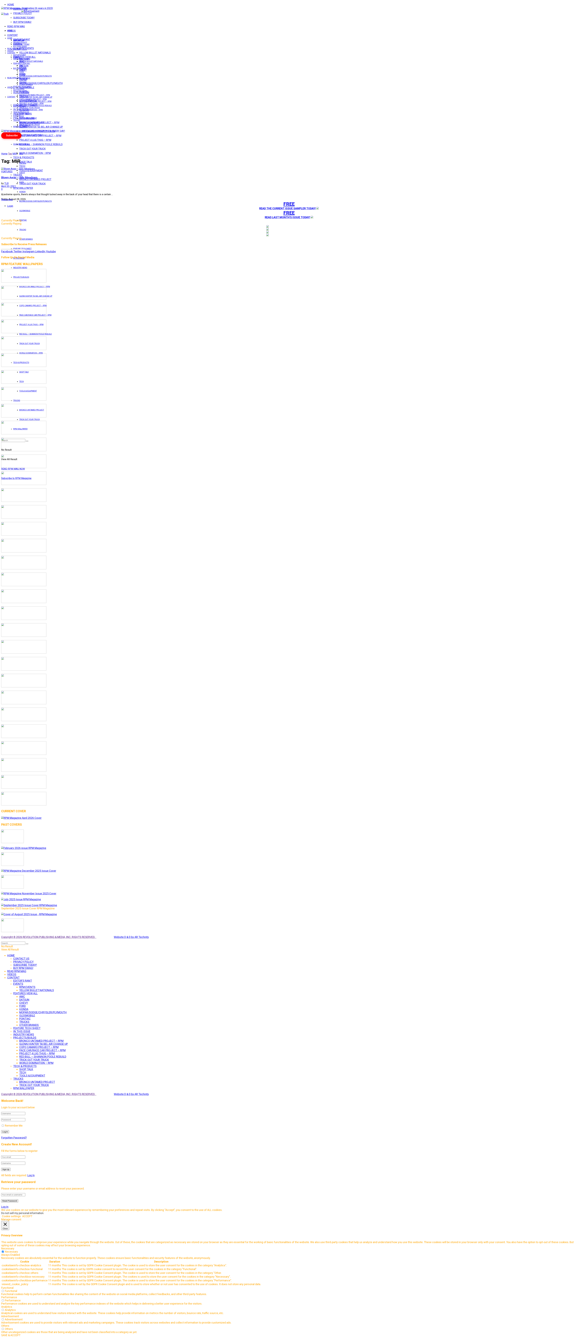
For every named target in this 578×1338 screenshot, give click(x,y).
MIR (14, 153)
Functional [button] (7, 1287)
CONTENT (12, 35)
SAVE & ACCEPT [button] (10, 1335)
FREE (289, 204)
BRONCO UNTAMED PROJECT (35, 179)
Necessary (11, 1251)
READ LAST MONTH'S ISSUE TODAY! (287, 217)
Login (10, 206)
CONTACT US (18, 40)
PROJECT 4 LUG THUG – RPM (35, 140)
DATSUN (22, 163)
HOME (10, 4)
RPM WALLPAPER (20, 127)
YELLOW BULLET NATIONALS (35, 52)
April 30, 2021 (8, 186)
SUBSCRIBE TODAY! (24, 17)
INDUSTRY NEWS (20, 268)
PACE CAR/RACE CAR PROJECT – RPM (35, 101)
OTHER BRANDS (26, 239)
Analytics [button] (6, 1306)
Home (4, 153)
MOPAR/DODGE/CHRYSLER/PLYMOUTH (41, 83)
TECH (21, 116)
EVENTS (16, 116)
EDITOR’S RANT (19, 55)
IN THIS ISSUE (18, 89)
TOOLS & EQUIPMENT (31, 170)
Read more (7, 199)
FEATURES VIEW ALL (21, 144)
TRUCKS (22, 230)
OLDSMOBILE (24, 211)
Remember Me (14, 1125)
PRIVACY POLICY (22, 13)
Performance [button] (9, 1297)
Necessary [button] (7, 1248)
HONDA (22, 192)
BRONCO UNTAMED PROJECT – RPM (34, 95)
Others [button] (5, 1325)
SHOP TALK (24, 114)
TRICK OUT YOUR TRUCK (32, 148)
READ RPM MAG (16, 26)
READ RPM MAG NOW (13, 468)
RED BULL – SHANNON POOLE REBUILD (41, 144)
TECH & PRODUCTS (23, 157)
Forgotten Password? (14, 1137)
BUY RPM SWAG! (22, 22)
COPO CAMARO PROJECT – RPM (33, 99)
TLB (6, 183)
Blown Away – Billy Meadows (19, 177)
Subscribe (12, 135)
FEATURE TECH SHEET (22, 87)
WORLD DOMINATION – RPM (35, 153)
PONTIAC (23, 220)
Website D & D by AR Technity (131, 937)
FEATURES (6, 171)
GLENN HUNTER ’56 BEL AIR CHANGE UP (41, 126)
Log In (31, 1175)
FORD (21, 182)
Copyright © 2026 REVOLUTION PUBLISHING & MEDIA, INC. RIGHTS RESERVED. (48, 937)
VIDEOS (10, 51)
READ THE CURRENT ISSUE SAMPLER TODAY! (287, 208)
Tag (10, 153)
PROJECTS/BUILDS (21, 93)
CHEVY (22, 173)
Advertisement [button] (10, 1316)
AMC (21, 154)
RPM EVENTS (24, 59)
